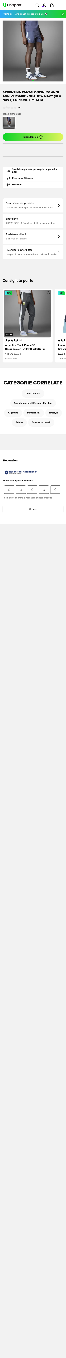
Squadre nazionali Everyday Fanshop (33, 403)
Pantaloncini (33, 413)
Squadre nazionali (41, 422)
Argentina (13, 413)
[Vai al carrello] (52, 5)
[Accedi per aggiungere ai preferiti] (48, 292)
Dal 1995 (17, 185)
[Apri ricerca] (37, 5)
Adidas (19, 422)
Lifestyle (53, 413)
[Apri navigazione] (59, 5)
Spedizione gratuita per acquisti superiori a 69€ (34, 170)
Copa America (33, 393)
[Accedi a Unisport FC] (44, 5)
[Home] (12, 5)
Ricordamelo (30, 137)
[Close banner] (63, 14)
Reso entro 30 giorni (22, 178)
